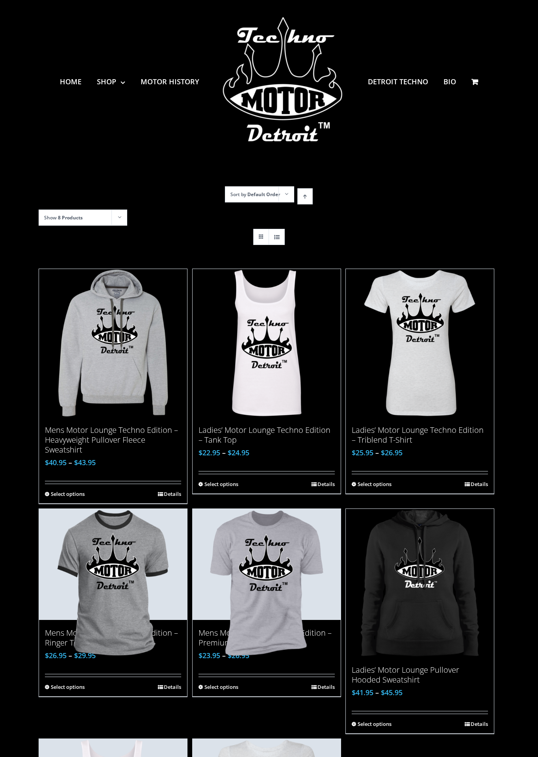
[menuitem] (82, 81)
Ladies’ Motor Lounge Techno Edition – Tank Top (264, 435)
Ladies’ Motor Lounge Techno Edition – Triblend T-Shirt (418, 435)
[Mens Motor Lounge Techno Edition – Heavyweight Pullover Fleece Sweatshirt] (113, 343)
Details (172, 493)
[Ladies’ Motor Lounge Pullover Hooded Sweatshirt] (420, 583)
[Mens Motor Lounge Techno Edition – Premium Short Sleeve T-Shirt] (267, 564)
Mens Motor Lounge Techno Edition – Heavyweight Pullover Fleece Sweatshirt (111, 440)
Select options (68, 493)
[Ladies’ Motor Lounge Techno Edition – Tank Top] (267, 343)
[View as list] (276, 237)
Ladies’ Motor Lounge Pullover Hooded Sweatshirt (405, 674)
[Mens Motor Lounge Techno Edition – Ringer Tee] (113, 564)
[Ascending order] (305, 196)
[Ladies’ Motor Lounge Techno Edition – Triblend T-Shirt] (420, 343)
